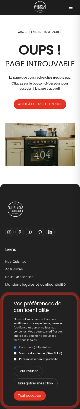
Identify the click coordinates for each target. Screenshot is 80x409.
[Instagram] (9, 232)
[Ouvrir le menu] (70, 7)
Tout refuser (28, 371)
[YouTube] (30, 232)
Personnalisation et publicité (38, 359)
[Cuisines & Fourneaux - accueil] (40, 209)
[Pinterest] (40, 232)
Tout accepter (30, 395)
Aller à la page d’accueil (40, 104)
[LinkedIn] (50, 232)
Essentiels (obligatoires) (35, 347)
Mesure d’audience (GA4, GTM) (40, 353)
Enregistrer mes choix (35, 383)
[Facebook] (19, 232)
